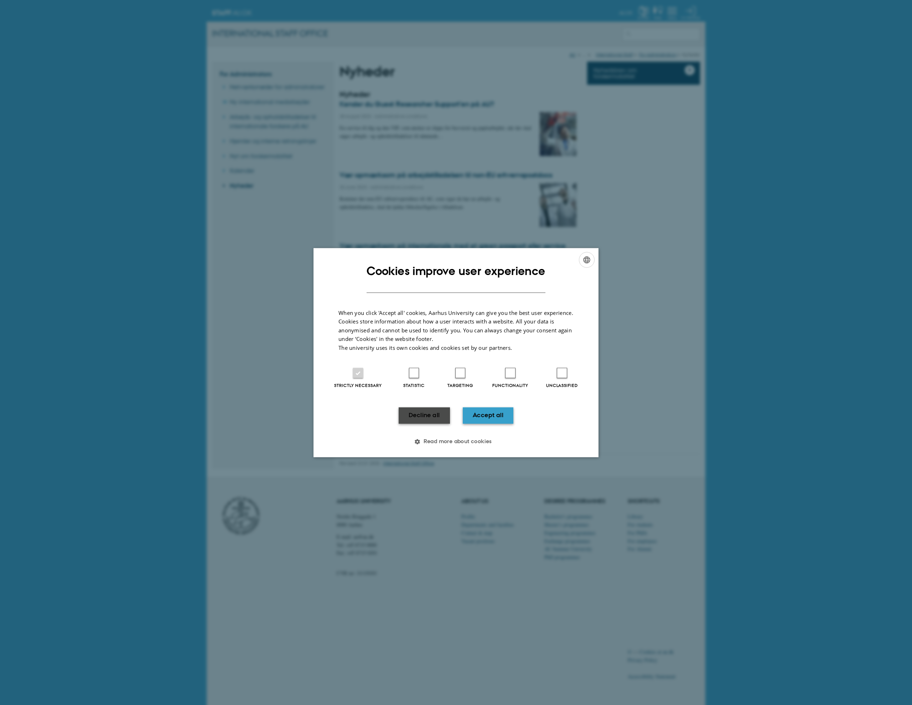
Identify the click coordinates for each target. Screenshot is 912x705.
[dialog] (456, 352)
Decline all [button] (424, 415)
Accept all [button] (488, 415)
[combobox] (586, 259)
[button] (456, 441)
